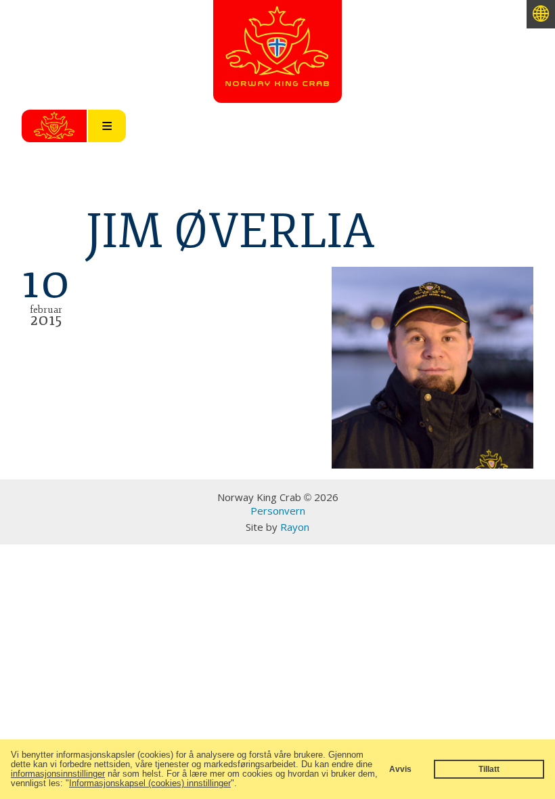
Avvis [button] (400, 768)
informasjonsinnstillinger (58, 774)
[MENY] (54, 126)
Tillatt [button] (489, 768)
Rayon (294, 527)
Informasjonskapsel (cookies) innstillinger (150, 783)
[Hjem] (277, 78)
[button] (241, 784)
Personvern (277, 510)
